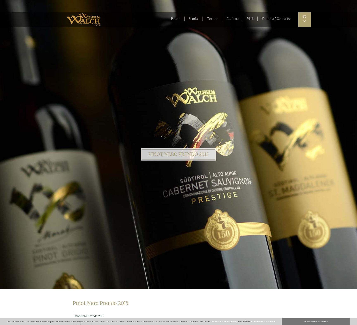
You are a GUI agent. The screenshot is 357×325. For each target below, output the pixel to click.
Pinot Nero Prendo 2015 (88, 316)
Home (175, 19)
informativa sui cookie (263, 321)
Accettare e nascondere (316, 321)
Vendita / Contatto (276, 19)
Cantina (232, 19)
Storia (193, 19)
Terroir (212, 19)
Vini (250, 19)
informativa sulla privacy (224, 321)
